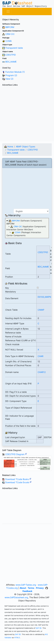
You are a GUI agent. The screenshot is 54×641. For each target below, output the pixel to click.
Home (10, 146)
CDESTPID (10, 54)
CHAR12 (42, 372)
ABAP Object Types (25, 146)
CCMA (8, 41)
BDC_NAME (10, 61)
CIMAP (41, 309)
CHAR (40, 356)
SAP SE (39, 628)
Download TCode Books (17, 479)
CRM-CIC (10, 34)
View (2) (9, 78)
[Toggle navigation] (8, 11)
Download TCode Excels (17, 482)
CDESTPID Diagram (15, 454)
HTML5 (17, 637)
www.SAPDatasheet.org (16, 597)
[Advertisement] (27, 114)
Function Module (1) (15, 72)
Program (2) (11, 75)
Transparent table (14, 48)
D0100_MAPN (44, 297)
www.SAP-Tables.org (26, 584)
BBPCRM (9, 27)
